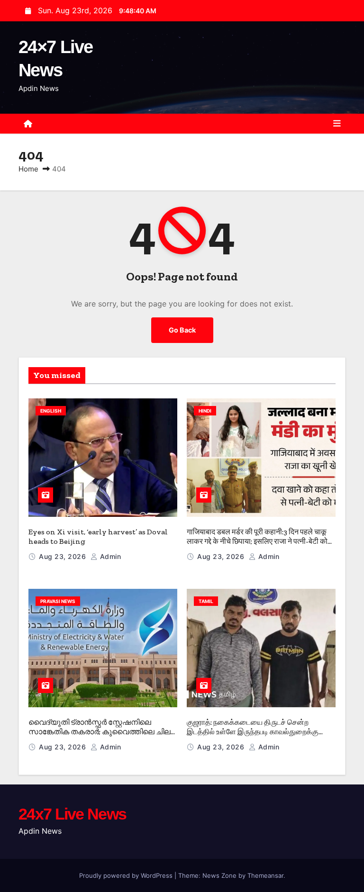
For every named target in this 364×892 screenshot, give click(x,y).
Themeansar (265, 875)
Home (28, 168)
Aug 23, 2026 (63, 556)
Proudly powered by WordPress (126, 875)
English (50, 411)
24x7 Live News (72, 814)
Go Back (182, 330)
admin (109, 556)
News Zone (219, 875)
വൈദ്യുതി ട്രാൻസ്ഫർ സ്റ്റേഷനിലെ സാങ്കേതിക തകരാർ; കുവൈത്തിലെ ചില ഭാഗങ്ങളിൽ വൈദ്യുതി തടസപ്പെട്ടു (99, 732)
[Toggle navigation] (337, 124)
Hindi (205, 411)
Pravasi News (57, 601)
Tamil (206, 601)
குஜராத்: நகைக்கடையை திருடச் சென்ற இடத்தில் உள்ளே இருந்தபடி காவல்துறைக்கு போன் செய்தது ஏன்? (252, 732)
